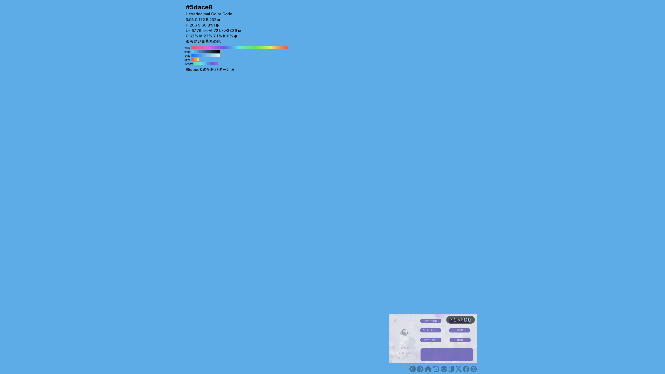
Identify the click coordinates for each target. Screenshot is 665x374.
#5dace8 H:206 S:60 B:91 (203, 55)
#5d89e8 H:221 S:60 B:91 (208, 63)
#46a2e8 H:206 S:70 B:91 (200, 55)
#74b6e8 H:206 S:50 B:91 (205, 55)
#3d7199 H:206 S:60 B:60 (203, 51)
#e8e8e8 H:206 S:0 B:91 (218, 55)
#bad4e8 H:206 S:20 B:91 (213, 55)
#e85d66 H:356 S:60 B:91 (192, 59)
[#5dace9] (420, 369)
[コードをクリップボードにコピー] (451, 369)
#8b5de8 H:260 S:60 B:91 (218, 47)
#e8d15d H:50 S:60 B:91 (273, 47)
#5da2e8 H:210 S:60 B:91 (231, 47)
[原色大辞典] (428, 369)
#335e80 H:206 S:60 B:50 (205, 51)
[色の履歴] (436, 369)
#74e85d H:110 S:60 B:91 (257, 47)
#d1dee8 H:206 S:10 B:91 (216, 55)
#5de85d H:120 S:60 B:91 (255, 47)
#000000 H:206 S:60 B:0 (218, 51)
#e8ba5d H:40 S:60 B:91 (276, 47)
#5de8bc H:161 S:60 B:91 (198, 63)
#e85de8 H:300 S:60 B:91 (208, 47)
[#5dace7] (412, 369)
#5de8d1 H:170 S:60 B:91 (242, 47)
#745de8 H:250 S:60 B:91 (221, 47)
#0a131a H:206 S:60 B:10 (216, 51)
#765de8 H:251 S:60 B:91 (213, 63)
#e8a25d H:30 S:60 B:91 (278, 47)
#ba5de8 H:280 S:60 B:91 (213, 47)
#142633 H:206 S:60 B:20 (213, 51)
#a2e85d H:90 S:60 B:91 (263, 47)
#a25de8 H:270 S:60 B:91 (216, 47)
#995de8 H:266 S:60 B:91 (216, 63)
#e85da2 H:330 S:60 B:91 (200, 47)
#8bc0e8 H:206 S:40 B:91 (208, 55)
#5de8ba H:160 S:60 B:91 (244, 47)
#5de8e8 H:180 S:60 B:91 (239, 47)
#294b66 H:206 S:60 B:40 (208, 51)
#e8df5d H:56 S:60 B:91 (198, 59)
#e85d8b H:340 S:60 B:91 (198, 47)
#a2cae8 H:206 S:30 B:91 (211, 55)
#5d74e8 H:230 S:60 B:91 (226, 47)
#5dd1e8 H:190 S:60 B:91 (237, 47)
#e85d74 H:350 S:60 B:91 (195, 47)
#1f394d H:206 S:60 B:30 (211, 51)
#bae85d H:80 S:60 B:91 (265, 47)
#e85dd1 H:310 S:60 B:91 (205, 47)
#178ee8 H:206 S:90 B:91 (195, 55)
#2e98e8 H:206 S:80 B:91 (198, 55)
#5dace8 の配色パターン (208, 69)
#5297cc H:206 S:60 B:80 (198, 51)
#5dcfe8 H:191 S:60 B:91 (203, 63)
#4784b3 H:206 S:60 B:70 (200, 51)
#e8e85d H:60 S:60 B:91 (270, 47)
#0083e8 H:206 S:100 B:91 (192, 55)
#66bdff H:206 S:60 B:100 (192, 51)
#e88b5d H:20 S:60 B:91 (281, 47)
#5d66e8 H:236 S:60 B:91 (211, 63)
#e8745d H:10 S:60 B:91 (283, 47)
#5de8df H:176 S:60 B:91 (201, 63)
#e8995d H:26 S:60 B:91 (195, 59)
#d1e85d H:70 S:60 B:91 (268, 47)
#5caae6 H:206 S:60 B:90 (195, 51)
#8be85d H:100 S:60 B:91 (260, 47)
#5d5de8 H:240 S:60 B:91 (224, 47)
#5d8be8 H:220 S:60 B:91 (229, 47)
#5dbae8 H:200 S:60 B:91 (234, 47)
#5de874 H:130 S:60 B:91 (252, 47)
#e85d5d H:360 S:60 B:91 (192, 47)
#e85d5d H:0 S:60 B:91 (286, 47)
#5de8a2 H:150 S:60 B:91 (247, 47)
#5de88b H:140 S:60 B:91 (250, 47)
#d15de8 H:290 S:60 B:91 (211, 47)
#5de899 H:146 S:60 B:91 (195, 63)
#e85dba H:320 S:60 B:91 (203, 47)
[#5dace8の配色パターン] (444, 369)
